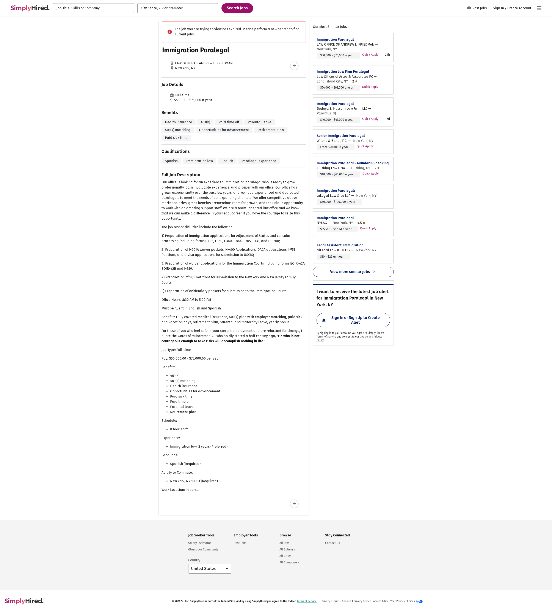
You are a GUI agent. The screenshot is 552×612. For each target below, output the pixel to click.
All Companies (289, 562)
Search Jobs (237, 8)
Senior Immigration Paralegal (341, 136)
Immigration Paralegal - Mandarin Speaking (353, 163)
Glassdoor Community (203, 549)
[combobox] (93, 8)
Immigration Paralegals (336, 191)
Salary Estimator (199, 543)
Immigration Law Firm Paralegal (343, 72)
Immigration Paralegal (335, 39)
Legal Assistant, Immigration (340, 245)
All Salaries (287, 549)
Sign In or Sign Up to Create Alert (355, 320)
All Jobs (284, 543)
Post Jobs (479, 8)
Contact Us (332, 543)
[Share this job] (294, 66)
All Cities (285, 556)
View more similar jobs (350, 271)
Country (194, 560)
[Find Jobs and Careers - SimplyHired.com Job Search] (30, 8)
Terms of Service (326, 336)
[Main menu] (539, 8)
